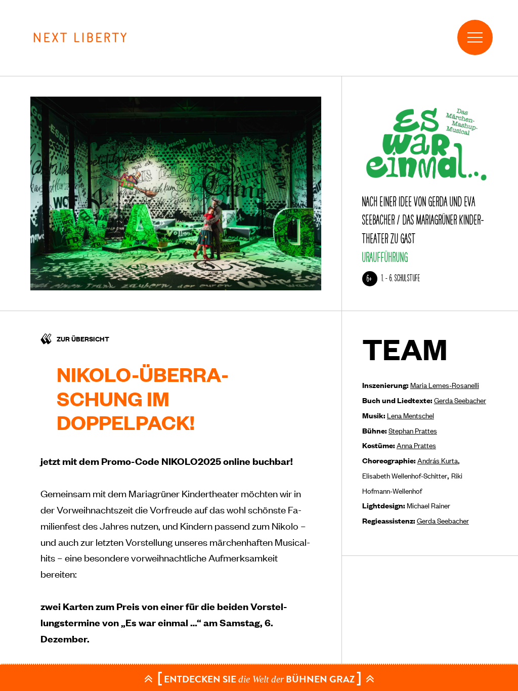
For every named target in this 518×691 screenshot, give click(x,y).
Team (405, 349)
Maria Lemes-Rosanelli (444, 384)
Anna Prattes (416, 445)
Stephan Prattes (412, 430)
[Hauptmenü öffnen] (475, 37)
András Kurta (437, 460)
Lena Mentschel (410, 415)
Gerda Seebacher (460, 400)
